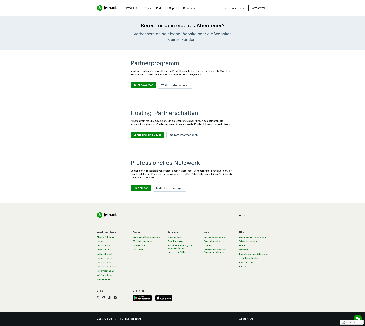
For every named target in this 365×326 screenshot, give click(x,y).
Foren (242, 245)
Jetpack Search (104, 258)
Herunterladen (103, 279)
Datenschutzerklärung (214, 241)
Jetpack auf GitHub (177, 252)
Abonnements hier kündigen (252, 237)
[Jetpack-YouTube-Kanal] (115, 297)
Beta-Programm (175, 241)
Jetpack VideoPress (106, 266)
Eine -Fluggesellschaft (119, 319)
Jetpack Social (104, 262)
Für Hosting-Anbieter (142, 241)
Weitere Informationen (175, 85)
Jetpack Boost (104, 245)
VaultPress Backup (105, 271)
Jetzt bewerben (143, 84)
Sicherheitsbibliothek (249, 258)
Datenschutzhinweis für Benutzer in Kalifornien (215, 250)
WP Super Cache (105, 275)
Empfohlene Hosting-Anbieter (146, 237)
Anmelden (238, 8)
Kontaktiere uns (246, 262)
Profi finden (140, 187)
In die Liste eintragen (169, 188)
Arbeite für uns (246, 319)
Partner (160, 8)
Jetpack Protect (104, 254)
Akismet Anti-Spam (105, 237)
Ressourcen (190, 8)
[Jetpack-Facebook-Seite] (103, 297)
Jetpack (101, 241)
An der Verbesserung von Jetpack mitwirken (180, 246)
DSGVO (207, 245)
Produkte (131, 7)
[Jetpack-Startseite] (107, 8)
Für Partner (138, 249)
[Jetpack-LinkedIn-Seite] (109, 297)
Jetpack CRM (103, 249)
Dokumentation (175, 237)
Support (174, 8)
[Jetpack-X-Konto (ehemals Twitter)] (98, 297)
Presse (242, 266)
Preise (148, 8)
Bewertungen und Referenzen (253, 254)
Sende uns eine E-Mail (147, 134)
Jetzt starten (258, 7)
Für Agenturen (139, 245)
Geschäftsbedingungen (215, 237)
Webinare (243, 249)
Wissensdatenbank (248, 241)
